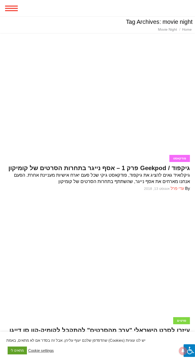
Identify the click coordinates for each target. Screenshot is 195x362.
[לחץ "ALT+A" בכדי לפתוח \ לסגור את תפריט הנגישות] (189, 350)
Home (187, 29)
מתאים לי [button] (17, 350)
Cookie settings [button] (41, 351)
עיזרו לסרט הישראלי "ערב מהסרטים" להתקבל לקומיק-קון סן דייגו (99, 330)
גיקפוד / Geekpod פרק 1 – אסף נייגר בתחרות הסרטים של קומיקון (99, 168)
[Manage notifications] (183, 351)
